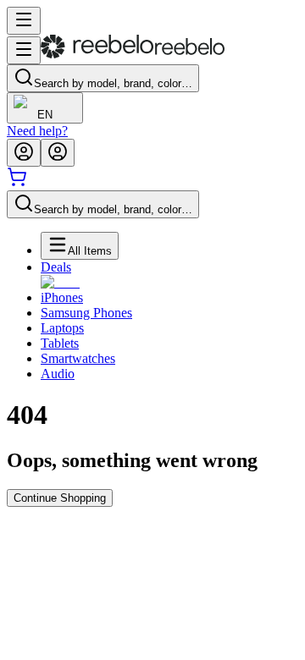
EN (45, 114)
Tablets (60, 343)
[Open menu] (24, 21)
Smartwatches (78, 358)
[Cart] (17, 182)
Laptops (62, 328)
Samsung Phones (86, 312)
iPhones (62, 297)
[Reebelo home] (133, 54)
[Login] (24, 153)
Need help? (37, 131)
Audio (58, 373)
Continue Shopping (60, 498)
